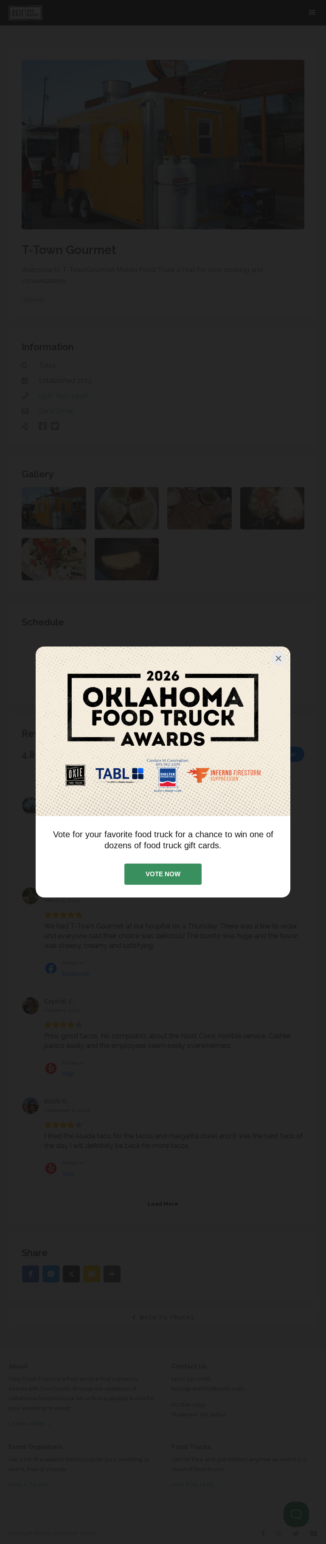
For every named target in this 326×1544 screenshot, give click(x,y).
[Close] (278, 658)
